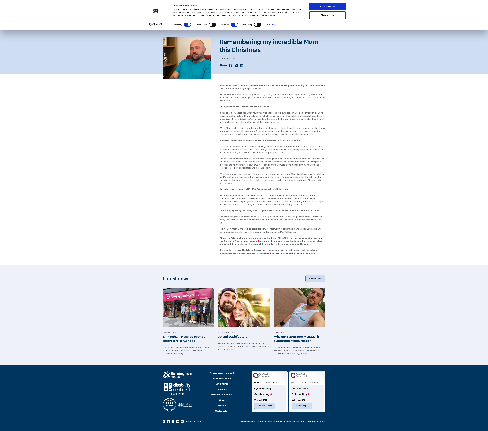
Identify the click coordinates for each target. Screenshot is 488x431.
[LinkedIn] (242, 65)
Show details (271, 25)
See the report (264, 406)
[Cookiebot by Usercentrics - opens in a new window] (156, 25)
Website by (316, 421)
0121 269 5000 (194, 421)
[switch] (212, 25)
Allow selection (327, 15)
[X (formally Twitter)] (236, 65)
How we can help (222, 378)
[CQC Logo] (261, 377)
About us (222, 389)
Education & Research (222, 394)
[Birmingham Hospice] (177, 374)
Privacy (222, 405)
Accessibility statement (222, 373)
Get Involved (222, 384)
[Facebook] (230, 65)
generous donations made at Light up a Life (265, 241)
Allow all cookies (327, 7)
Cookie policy (222, 411)
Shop (222, 400)
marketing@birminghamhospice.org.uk (282, 253)
